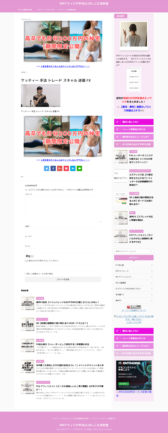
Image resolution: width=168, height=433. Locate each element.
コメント (28, 194)
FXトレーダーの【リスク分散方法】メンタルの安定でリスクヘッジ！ (141, 159)
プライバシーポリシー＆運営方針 (103, 418)
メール (28, 236)
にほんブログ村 (134, 322)
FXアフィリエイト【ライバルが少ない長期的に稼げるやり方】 (141, 238)
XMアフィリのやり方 (46, 10)
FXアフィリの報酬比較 (67, 10)
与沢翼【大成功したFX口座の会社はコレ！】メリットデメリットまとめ (70, 365)
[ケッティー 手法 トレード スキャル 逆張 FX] (72, 168)
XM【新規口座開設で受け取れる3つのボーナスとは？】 (62, 323)
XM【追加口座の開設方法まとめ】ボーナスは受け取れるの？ (141, 201)
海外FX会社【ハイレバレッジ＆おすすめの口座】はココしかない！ (67, 302)
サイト (27, 246)
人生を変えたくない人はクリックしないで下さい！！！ (65, 66)
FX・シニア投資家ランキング (134, 310)
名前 (27, 226)
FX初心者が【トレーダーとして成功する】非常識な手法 (62, 344)
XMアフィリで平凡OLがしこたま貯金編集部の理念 (70, 418)
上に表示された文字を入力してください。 (42, 260)
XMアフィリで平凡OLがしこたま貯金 (84, 3)
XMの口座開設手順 (25, 10)
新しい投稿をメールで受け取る (40, 273)
